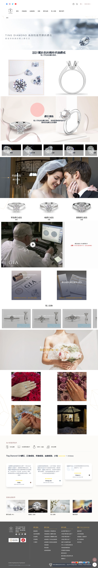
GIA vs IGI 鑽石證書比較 (67, 544)
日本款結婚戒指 (53, 539)
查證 (29, 565)
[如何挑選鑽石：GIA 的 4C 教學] (33, 244)
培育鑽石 (35, 539)
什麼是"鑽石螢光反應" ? (66, 533)
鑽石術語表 (64, 553)
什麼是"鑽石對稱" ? (65, 536)
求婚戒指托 (47, 531)
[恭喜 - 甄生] (72, 373)
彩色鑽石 (35, 536)
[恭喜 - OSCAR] (26, 373)
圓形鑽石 (35, 531)
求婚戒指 (46, 544)
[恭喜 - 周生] (26, 406)
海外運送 (79, 542)
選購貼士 (63, 558)
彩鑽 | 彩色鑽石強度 (66, 542)
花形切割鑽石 (36, 533)
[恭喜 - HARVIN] (72, 406)
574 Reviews (71, 455)
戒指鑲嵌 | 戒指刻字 (82, 536)
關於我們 (79, 531)
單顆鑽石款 (53, 531)
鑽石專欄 (63, 555)
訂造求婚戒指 (80, 533)
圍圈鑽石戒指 (54, 536)
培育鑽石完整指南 (65, 550)
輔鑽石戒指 (53, 533)
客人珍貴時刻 (80, 539)
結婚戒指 (46, 539)
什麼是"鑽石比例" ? (65, 539)
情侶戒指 (46, 547)
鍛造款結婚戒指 (53, 542)
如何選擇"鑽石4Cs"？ (66, 531)
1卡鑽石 (35, 542)
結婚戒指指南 (47, 550)
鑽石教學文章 (69, 555)
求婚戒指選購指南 (65, 547)
